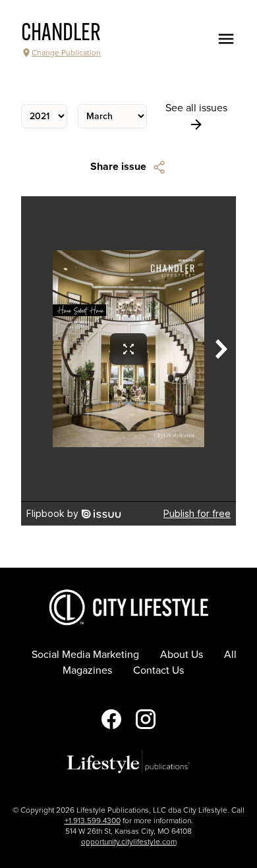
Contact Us (158, 670)
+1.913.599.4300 (93, 820)
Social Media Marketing (85, 654)
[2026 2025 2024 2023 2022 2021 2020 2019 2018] (44, 116)
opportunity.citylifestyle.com (129, 841)
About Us (181, 654)
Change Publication (66, 52)
